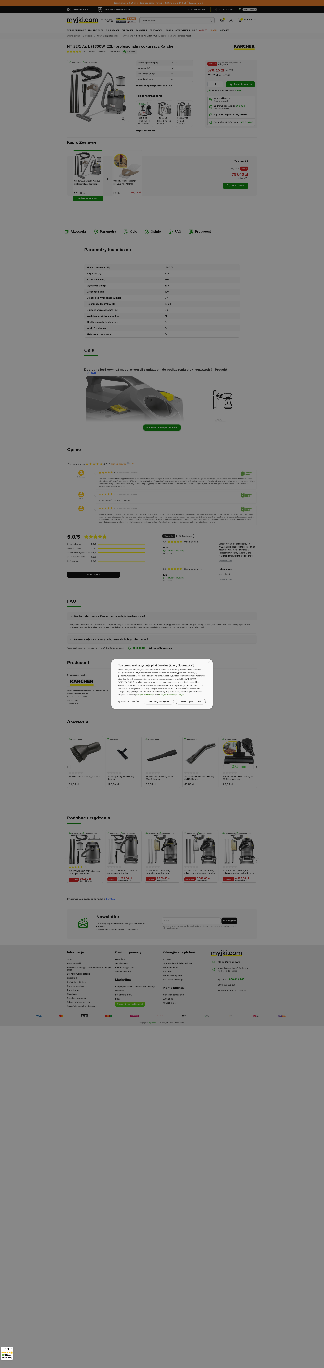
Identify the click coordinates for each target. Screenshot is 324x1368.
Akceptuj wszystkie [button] (191, 701)
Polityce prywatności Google (171, 694)
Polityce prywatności (145, 694)
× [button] (208, 662)
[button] (128, 701)
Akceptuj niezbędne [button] (159, 701)
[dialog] (162, 684)
